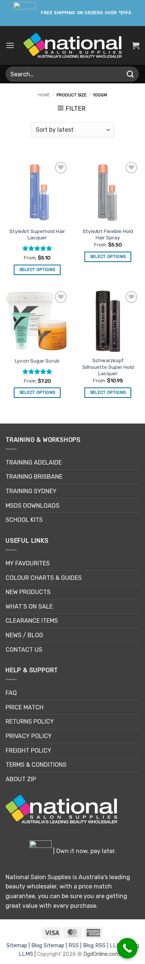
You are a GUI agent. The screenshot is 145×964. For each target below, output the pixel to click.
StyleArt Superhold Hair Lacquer (37, 234)
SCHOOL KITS (24, 519)
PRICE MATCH (25, 707)
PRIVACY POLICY (29, 736)
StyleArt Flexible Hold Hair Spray (108, 234)
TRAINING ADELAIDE (34, 462)
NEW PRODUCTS (28, 592)
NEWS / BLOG (24, 635)
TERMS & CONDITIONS (36, 764)
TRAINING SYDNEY (31, 491)
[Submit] (130, 74)
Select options (37, 269)
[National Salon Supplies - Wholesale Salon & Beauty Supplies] (72, 46)
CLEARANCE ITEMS (32, 620)
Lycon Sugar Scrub (37, 361)
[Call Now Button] (127, 948)
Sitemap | (18, 945)
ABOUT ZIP (21, 779)
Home (44, 95)
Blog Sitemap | (49, 945)
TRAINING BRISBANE (34, 476)
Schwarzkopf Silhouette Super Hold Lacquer (108, 366)
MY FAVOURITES (28, 563)
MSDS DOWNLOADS (32, 505)
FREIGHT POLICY (28, 750)
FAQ (11, 692)
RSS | (75, 945)
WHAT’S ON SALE (29, 606)
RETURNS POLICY (30, 721)
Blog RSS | (96, 945)
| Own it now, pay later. (84, 851)
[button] (10, 45)
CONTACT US (24, 649)
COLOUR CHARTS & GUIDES (44, 577)
